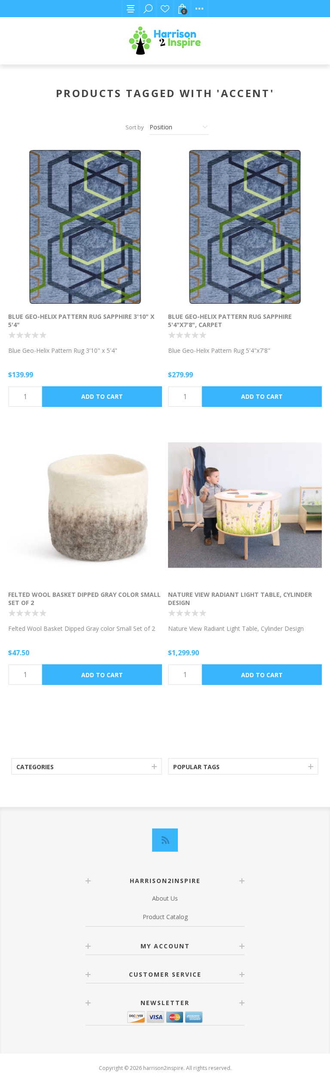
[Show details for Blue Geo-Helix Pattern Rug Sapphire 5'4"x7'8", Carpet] (245, 227)
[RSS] (165, 840)
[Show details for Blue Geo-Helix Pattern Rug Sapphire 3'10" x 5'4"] (85, 227)
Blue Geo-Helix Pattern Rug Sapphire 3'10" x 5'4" (81, 320)
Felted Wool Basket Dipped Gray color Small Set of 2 (84, 598)
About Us (165, 898)
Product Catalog (165, 917)
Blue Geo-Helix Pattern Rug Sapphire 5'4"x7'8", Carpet (230, 320)
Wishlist (165, 8)
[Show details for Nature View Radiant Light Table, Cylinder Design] (245, 505)
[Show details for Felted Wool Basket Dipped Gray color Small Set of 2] (85, 505)
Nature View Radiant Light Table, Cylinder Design (240, 598)
